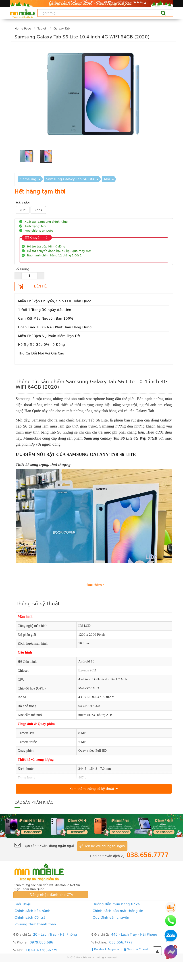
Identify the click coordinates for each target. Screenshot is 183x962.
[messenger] (171, 952)
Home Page (23, 28)
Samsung (28, 179)
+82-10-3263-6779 (41, 950)
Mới (107, 179)
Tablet (41, 28)
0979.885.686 (41, 942)
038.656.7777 (121, 942)
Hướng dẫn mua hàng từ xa (116, 904)
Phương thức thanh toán (35, 924)
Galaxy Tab (62, 28)
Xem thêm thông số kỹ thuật (91, 789)
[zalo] (171, 936)
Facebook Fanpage (106, 949)
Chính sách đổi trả (30, 918)
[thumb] (26, 157)
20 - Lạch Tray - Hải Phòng (55, 935)
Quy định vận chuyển (111, 918)
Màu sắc (22, 203)
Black (38, 210)
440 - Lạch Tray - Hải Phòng (134, 935)
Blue (23, 210)
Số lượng (22, 269)
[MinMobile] (91, 826)
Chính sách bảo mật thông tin (118, 911)
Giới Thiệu (23, 904)
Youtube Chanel (137, 949)
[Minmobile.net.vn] (50, 872)
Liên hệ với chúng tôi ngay (104, 846)
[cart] (170, 907)
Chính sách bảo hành (32, 911)
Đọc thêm (94, 585)
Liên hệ (40, 286)
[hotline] (170, 920)
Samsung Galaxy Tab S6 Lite (70, 179)
